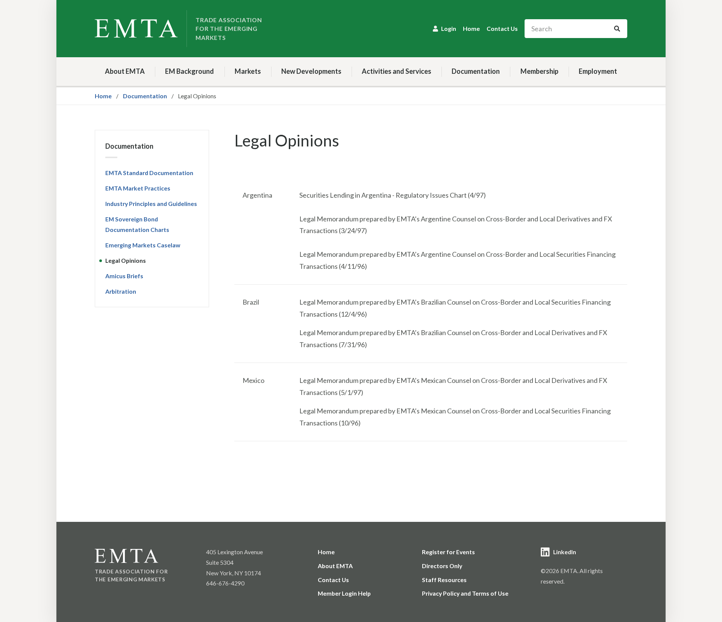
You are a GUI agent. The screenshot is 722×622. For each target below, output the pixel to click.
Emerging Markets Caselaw (142, 244)
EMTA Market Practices (137, 188)
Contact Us (502, 28)
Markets (248, 71)
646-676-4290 (225, 583)
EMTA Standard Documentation (149, 172)
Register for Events (448, 551)
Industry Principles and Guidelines (151, 203)
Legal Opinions (125, 260)
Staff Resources (444, 579)
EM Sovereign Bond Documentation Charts (137, 224)
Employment (598, 71)
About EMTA (125, 71)
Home (471, 28)
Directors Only (442, 565)
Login (448, 28)
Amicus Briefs (124, 275)
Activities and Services (396, 71)
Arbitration (120, 291)
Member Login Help (344, 593)
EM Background (189, 71)
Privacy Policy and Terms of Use (465, 593)
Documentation (476, 71)
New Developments (311, 71)
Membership (539, 71)
